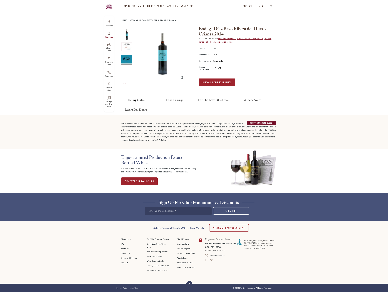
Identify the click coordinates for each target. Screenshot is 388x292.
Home (124, 20)
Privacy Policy (122, 288)
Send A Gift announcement (229, 228)
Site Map (134, 288)
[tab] (135, 100)
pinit (125, 83)
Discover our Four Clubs (216, 82)
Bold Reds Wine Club (227, 38)
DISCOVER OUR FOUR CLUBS (139, 181)
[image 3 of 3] (126, 59)
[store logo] (109, 4)
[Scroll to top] (189, 283)
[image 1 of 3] (126, 35)
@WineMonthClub (217, 255)
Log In (259, 6)
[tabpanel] (194, 132)
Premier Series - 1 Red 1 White (250, 38)
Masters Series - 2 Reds (223, 42)
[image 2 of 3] (126, 47)
